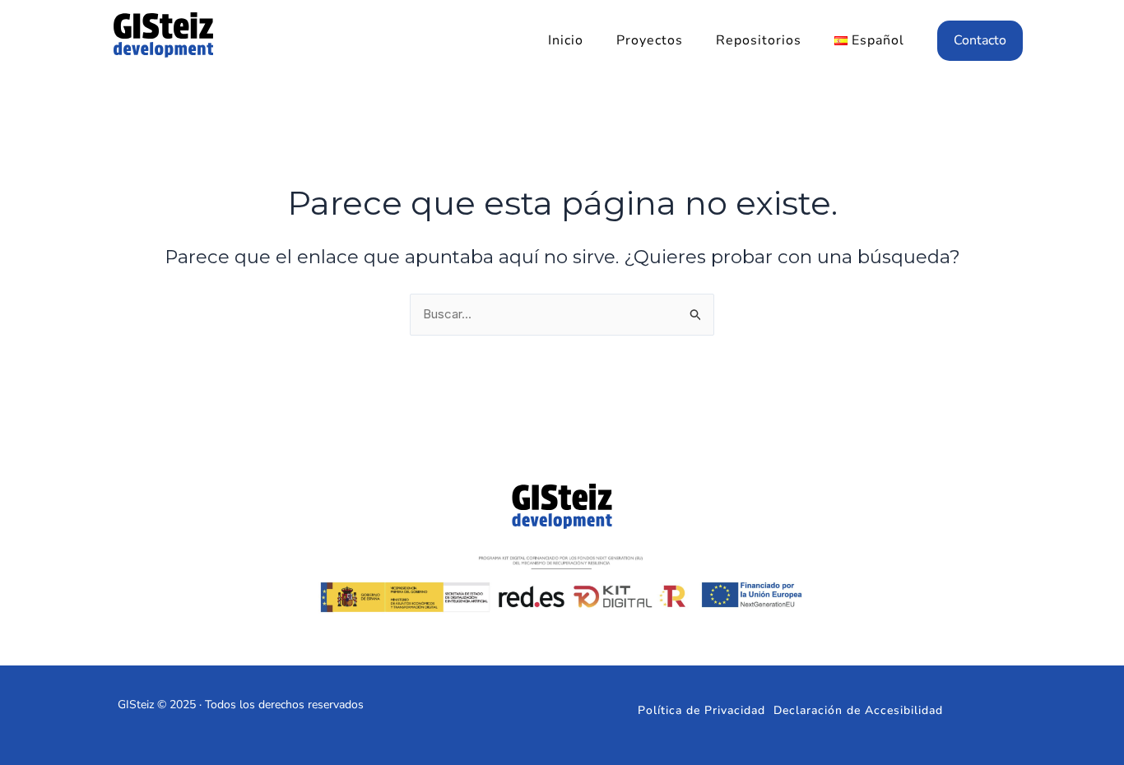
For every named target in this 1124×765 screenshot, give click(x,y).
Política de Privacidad (701, 710)
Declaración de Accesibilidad (858, 710)
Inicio (565, 40)
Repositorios (758, 40)
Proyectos (649, 40)
